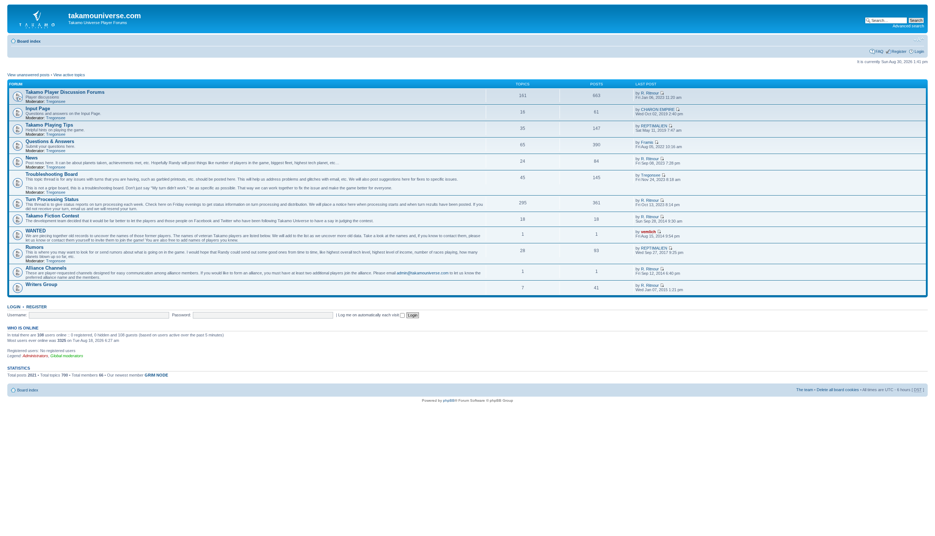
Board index (29, 41)
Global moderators (66, 356)
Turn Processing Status (52, 199)
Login (919, 51)
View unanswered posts (28, 75)
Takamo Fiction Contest (52, 216)
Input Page (38, 108)
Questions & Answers (50, 141)
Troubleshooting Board (52, 174)
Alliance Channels (46, 268)
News (32, 158)
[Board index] (38, 18)
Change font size (918, 39)
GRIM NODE (156, 375)
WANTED (36, 231)
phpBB (449, 400)
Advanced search (908, 26)
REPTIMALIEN (654, 126)
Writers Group (41, 284)
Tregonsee (55, 101)
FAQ (879, 51)
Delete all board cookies (838, 389)
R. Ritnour (650, 93)
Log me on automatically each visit (369, 315)
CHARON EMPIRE (658, 109)
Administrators (35, 356)
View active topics (69, 75)
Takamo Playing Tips (49, 125)
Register (899, 51)
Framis (647, 142)
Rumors (34, 247)
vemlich (648, 232)
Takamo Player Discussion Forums (65, 92)
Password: (181, 315)
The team (804, 389)
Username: (17, 315)
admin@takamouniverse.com (423, 273)
